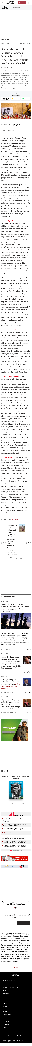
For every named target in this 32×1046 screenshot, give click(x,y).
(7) (30, 692)
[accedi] (28, 2)
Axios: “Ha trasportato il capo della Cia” (10, 686)
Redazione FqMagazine (9, 712)
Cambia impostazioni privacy (11, 987)
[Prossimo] (28, 543)
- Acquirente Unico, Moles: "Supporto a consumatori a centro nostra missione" (13, 829)
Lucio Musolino (7, 67)
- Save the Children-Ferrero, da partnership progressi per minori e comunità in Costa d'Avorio (14, 842)
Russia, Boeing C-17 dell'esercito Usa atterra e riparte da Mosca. (11, 681)
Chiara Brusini (6, 649)
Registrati (23, 923)
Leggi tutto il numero (16, 804)
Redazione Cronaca (8, 672)
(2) (21, 558)
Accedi (8, 923)
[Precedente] (3, 543)
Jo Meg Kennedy (10, 558)
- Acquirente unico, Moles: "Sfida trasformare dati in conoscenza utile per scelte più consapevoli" (15, 837)
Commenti (6, 124)
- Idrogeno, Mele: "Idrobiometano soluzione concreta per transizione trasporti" (14, 825)
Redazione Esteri (7, 692)
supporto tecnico (6, 961)
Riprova (16, 967)
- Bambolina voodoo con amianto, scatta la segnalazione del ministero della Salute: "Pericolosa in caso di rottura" (15, 820)
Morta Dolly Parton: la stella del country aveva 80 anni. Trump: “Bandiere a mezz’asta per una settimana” (11, 704)
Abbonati (22, 2)
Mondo (5, 40)
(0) (30, 649)
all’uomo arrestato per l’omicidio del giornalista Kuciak (15, 270)
